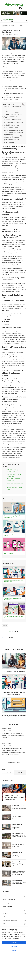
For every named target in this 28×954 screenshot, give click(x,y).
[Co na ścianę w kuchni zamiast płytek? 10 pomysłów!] (6, 817)
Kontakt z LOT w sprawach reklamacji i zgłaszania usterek (13, 133)
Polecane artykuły (10, 141)
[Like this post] (10, 631)
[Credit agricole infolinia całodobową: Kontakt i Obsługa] (14, 705)
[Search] (26, 20)
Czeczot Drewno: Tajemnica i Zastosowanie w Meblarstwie (17, 855)
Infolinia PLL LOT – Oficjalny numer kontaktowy (12, 107)
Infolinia (5, 625)
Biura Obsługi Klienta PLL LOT (11, 125)
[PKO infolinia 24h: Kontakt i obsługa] (14, 661)
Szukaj (3, 769)
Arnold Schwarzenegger (14, 899)
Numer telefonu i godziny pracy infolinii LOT (14, 110)
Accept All (14, 942)
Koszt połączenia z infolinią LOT (13, 113)
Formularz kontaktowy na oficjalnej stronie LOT (13, 120)
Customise (14, 946)
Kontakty (13, 25)
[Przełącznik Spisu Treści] (23, 104)
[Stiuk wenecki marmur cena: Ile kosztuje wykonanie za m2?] (6, 864)
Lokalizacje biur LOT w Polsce (12, 127)
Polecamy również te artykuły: (12, 139)
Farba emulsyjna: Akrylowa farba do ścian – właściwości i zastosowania (19, 826)
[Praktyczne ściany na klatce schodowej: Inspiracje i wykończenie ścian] (6, 808)
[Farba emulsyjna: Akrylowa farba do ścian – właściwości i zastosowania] (6, 827)
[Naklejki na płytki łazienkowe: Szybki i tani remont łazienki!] (6, 883)
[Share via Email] (17, 631)
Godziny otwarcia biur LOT (12, 129)
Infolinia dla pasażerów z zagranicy (14, 114)
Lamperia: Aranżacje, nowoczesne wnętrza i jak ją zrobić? (18, 844)
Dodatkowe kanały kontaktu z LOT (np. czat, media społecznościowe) (13, 136)
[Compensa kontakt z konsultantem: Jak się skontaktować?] (14, 682)
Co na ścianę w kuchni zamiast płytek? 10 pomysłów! (18, 816)
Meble (14, 924)
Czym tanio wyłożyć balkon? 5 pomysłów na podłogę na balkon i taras (19, 835)
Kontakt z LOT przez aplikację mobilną (13, 130)
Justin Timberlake (14, 906)
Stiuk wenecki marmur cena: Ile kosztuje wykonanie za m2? (18, 863)
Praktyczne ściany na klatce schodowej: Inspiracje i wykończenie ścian (19, 808)
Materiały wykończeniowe (14, 920)
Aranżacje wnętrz (14, 896)
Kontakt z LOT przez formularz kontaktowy (11, 117)
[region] (14, 940)
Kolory (14, 910)
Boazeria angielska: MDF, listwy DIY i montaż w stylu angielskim (19, 873)
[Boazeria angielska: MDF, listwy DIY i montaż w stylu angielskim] (6, 873)
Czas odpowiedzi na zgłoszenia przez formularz (14, 123)
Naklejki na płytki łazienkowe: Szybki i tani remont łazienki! (19, 882)
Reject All (14, 950)
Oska (10, 34)
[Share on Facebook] (12, 631)
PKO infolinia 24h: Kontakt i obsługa (14, 671)
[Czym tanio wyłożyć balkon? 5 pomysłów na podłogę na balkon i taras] (6, 836)
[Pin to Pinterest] (15, 631)
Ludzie (14, 917)
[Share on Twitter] (14, 631)
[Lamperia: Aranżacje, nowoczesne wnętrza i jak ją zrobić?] (6, 845)
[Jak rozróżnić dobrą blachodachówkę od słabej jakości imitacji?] (14, 792)
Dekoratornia (5, 25)
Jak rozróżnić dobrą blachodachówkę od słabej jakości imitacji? (14, 797)
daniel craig (14, 903)
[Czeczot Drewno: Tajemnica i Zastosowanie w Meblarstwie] (6, 855)
